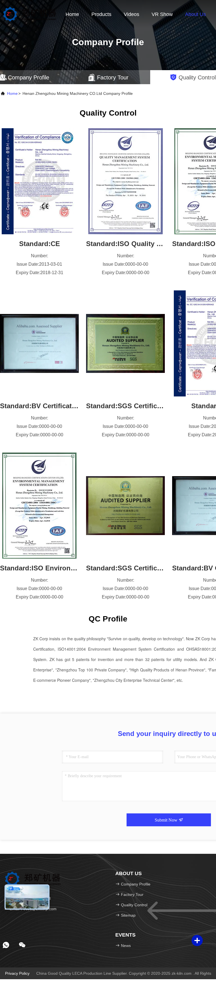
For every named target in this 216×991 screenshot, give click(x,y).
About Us (195, 14)
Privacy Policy (17, 973)
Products (101, 14)
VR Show (162, 14)
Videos (131, 14)
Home (72, 14)
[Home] (29, 14)
